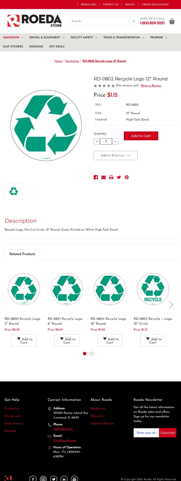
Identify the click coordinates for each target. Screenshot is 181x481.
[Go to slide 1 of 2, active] (84, 353)
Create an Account (155, 5)
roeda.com (88, 5)
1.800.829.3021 (63, 429)
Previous (5, 304)
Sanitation (11, 37)
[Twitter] (119, 177)
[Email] (103, 177)
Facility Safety (82, 37)
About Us (97, 416)
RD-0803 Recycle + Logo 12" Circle (153, 321)
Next (170, 304)
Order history (14, 423)
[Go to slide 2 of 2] (91, 353)
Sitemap (10, 431)
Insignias (36, 46)
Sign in (129, 5)
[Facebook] (96, 177)
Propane (156, 37)
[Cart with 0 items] (172, 21)
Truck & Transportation (121, 37)
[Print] (111, 177)
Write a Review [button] (151, 85)
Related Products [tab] (22, 254)
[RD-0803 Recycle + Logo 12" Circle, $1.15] (153, 289)
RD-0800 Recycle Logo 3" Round (22, 321)
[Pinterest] (126, 177)
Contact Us (110, 5)
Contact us (12, 408)
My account (13, 416)
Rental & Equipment (45, 37)
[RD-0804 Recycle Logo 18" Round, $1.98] (109, 289)
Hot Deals (56, 46)
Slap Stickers (13, 46)
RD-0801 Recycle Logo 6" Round (65, 321)
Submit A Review (102, 423)
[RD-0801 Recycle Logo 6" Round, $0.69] (66, 289)
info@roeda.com (64, 440)
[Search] (106, 21)
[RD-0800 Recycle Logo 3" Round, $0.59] (23, 289)
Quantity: (100, 133)
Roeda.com (98, 408)
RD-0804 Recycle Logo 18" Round (108, 321)
